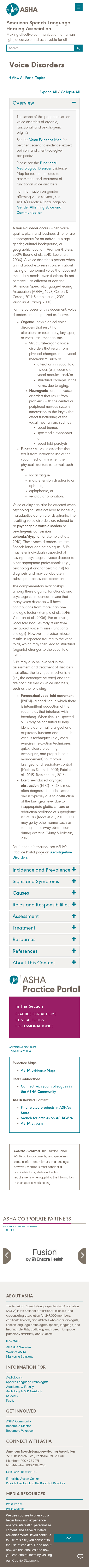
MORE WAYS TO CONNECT (21, 1472)
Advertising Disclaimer (22, 1047)
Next (82, 1256)
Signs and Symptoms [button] (36, 881)
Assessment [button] (26, 916)
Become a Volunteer (20, 1431)
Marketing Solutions (19, 1356)
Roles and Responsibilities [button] (41, 905)
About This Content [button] (34, 963)
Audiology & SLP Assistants (24, 1391)
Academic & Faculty (20, 1387)
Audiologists (14, 1377)
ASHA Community (18, 1421)
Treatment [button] (24, 928)
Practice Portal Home (36, 1014)
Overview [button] (23, 103)
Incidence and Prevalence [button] (42, 870)
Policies (9, 1230)
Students (12, 1396)
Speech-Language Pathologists (27, 1382)
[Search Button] (78, 48)
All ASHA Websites (18, 1347)
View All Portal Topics (28, 77)
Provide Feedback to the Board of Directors (35, 1483)
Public (10, 1400)
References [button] (25, 951)
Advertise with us (21, 1051)
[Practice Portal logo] (44, 983)
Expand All (48, 92)
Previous (7, 1256)
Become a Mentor (18, 1426)
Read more (13, 1340)
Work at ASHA (16, 1352)
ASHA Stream (32, 1123)
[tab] (44, 103)
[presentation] (44, 1255)
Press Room (14, 1504)
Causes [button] (21, 893)
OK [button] (68, 1538)
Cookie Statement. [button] (25, 1560)
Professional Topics (35, 1026)
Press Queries (15, 1509)
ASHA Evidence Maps (38, 1070)
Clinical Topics (30, 1020)
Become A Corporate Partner (20, 1226)
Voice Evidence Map (45, 140)
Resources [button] (24, 939)
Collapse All (70, 92)
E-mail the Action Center (22, 1479)
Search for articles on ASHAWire (47, 1118)
